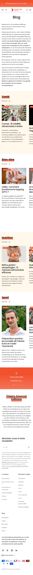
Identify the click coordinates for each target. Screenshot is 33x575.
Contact (4, 499)
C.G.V (20, 498)
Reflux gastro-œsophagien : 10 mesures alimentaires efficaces (13, 269)
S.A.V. (20, 488)
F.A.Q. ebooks (22, 495)
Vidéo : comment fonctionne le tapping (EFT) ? (13, 189)
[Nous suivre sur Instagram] (12, 550)
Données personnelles (22, 503)
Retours (20, 485)
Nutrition (4, 528)
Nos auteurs (5, 479)
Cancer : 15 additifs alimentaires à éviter (12, 125)
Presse (4, 496)
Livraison (21, 482)
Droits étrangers (7, 493)
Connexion (21, 479)
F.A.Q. (20, 492)
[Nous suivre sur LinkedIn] (16, 550)
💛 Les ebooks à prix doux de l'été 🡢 (16, 3)
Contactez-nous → (16, 381)
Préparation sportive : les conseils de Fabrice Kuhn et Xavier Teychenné (13, 342)
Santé (3, 521)
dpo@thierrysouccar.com (8, 462)
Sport (3, 531)
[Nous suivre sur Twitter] (7, 550)
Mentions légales (23, 507)
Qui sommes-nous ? (8, 483)
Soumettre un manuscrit (6, 488)
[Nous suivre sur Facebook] (3, 550)
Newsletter (5, 518)
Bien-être (5, 524)
